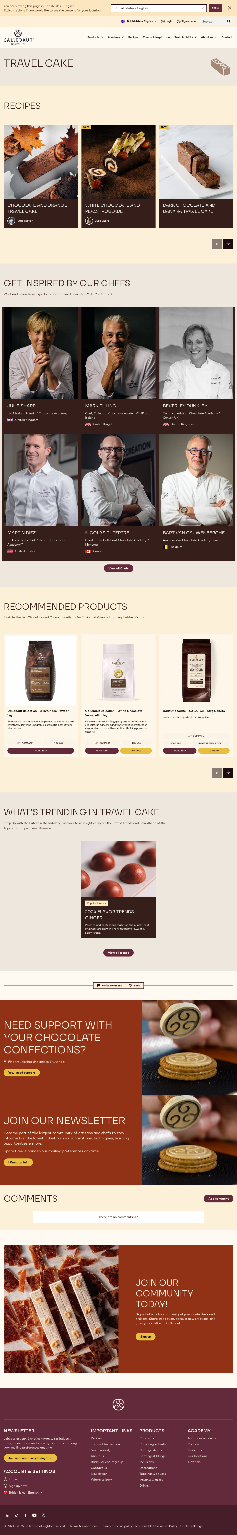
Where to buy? (101, 1479)
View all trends (118, 952)
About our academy (202, 1438)
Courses (194, 1444)
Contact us (99, 1468)
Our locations (197, 1456)
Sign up (145, 1336)
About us (97, 1456)
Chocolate (146, 1438)
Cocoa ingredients (152, 1444)
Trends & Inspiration (156, 37)
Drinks (144, 1485)
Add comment (218, 1198)
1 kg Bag (136, 743)
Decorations (148, 1468)
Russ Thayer (25, 220)
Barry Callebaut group (107, 1462)
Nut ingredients (150, 1450)
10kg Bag (176, 743)
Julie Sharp (102, 220)
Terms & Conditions (83, 1526)
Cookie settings (191, 1526)
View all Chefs (119, 568)
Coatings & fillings (152, 1456)
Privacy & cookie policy (116, 1526)
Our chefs (195, 1450)
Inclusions (146, 1462)
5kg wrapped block (210, 743)
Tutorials (194, 1462)
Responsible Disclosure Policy (156, 1526)
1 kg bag (59, 743)
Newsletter (99, 1474)
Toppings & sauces (152, 1474)
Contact (227, 37)
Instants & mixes (151, 1479)
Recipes (133, 37)
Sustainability (101, 1450)
